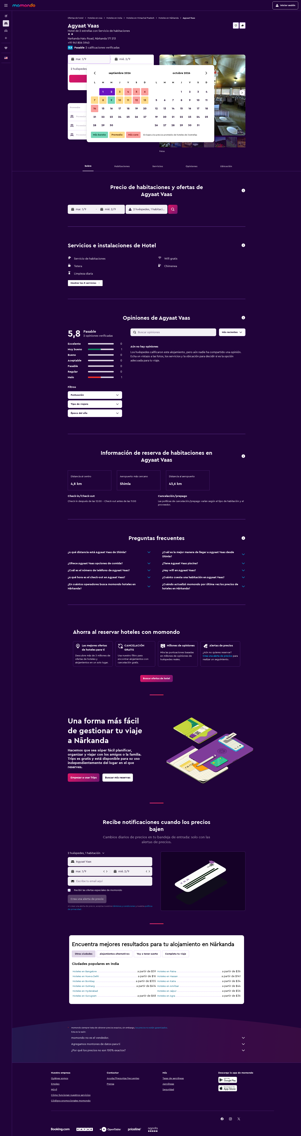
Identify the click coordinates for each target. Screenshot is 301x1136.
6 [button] (145, 91)
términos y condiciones (124, 906)
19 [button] (136, 108)
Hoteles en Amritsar (168, 986)
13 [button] (145, 100)
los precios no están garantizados (151, 1028)
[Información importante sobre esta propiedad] (243, 456)
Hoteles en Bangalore (85, 971)
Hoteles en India (114, 18)
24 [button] (119, 116)
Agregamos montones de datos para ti (95, 1044)
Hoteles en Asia (95, 18)
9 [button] (111, 100)
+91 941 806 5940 (79, 42)
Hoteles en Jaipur (166, 991)
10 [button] (119, 100)
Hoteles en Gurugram (85, 996)
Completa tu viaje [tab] (175, 954)
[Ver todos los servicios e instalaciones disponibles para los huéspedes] (243, 245)
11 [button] (128, 100)
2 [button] (111, 91)
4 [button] (128, 91)
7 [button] (94, 100)
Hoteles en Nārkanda (169, 18)
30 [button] (111, 125)
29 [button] (103, 125)
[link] (156, 678)
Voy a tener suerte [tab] (147, 954)
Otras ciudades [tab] (83, 954)
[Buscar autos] (5, 30)
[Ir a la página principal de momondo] (24, 5)
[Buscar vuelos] (5, 16)
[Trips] (5, 47)
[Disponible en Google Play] (227, 1080)
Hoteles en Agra (166, 996)
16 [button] (111, 108)
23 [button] (111, 116)
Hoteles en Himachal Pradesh (140, 18)
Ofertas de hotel (75, 18)
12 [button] (136, 100)
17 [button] (119, 108)
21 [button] (94, 116)
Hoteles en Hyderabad (85, 991)
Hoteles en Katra (166, 981)
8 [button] (103, 100)
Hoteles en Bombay (84, 981)
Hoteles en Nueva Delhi (86, 976)
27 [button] (144, 116)
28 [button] (94, 125)
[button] (6, 5)
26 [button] (136, 116)
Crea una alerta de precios (217, 656)
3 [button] (120, 91)
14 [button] (94, 108)
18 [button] (128, 108)
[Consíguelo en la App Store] (227, 1088)
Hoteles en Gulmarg (84, 986)
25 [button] (128, 116)
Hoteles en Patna (166, 971)
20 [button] (144, 108)
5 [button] (136, 91)
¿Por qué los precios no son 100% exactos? (98, 1050)
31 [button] (198, 125)
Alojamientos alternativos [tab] (114, 954)
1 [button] (102, 91)
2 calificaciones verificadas (102, 47)
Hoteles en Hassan (167, 976)
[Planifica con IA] (5, 38)
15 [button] (103, 108)
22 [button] (103, 116)
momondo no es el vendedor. (90, 1037)
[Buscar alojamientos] (5, 23)
